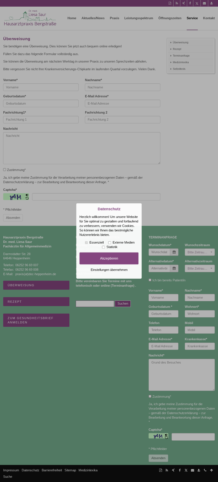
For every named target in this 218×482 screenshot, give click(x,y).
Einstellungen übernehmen (109, 270)
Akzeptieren (109, 258)
